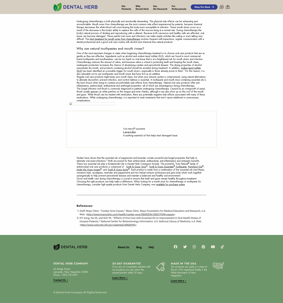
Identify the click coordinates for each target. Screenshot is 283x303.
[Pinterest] (203, 247)
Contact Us (59, 280)
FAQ (151, 247)
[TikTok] (222, 247)
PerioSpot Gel (196, 166)
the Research (160, 7)
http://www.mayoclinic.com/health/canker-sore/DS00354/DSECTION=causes (130, 214)
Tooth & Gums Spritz (119, 169)
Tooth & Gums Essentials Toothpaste (167, 166)
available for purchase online (170, 184)
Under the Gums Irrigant (89, 169)
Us (123, 247)
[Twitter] (185, 247)
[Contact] (222, 7)
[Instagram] (194, 247)
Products (126, 7)
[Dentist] (228, 7)
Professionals (179, 7)
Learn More (118, 278)
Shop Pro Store (202, 7)
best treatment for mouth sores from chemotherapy (115, 39)
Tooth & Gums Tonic (137, 166)
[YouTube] (213, 247)
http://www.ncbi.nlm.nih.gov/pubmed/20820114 (108, 225)
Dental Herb (142, 7)
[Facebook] (175, 247)
